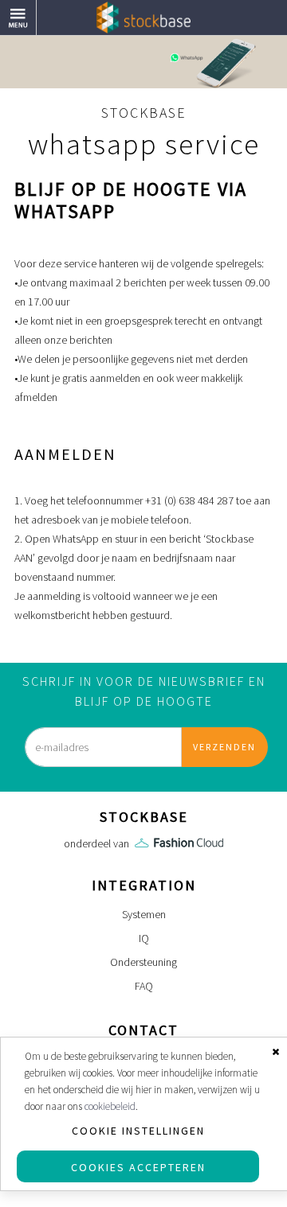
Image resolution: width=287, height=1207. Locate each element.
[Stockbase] (143, 16)
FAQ (144, 986)
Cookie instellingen (138, 1130)
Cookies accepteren (138, 1167)
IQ (144, 938)
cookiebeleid (110, 1106)
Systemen (144, 914)
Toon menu (36, 9)
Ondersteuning (143, 962)
